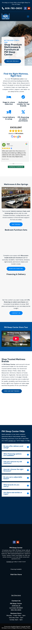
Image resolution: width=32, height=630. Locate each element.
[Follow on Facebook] (25, 8)
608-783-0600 (13, 8)
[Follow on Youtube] (28, 8)
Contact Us (16, 313)
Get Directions (16, 595)
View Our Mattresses (11, 391)
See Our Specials (13, 61)
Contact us (9, 561)
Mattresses (16, 224)
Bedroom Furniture (16, 268)
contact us (11, 441)
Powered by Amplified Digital (12, 626)
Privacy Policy (26, 628)
